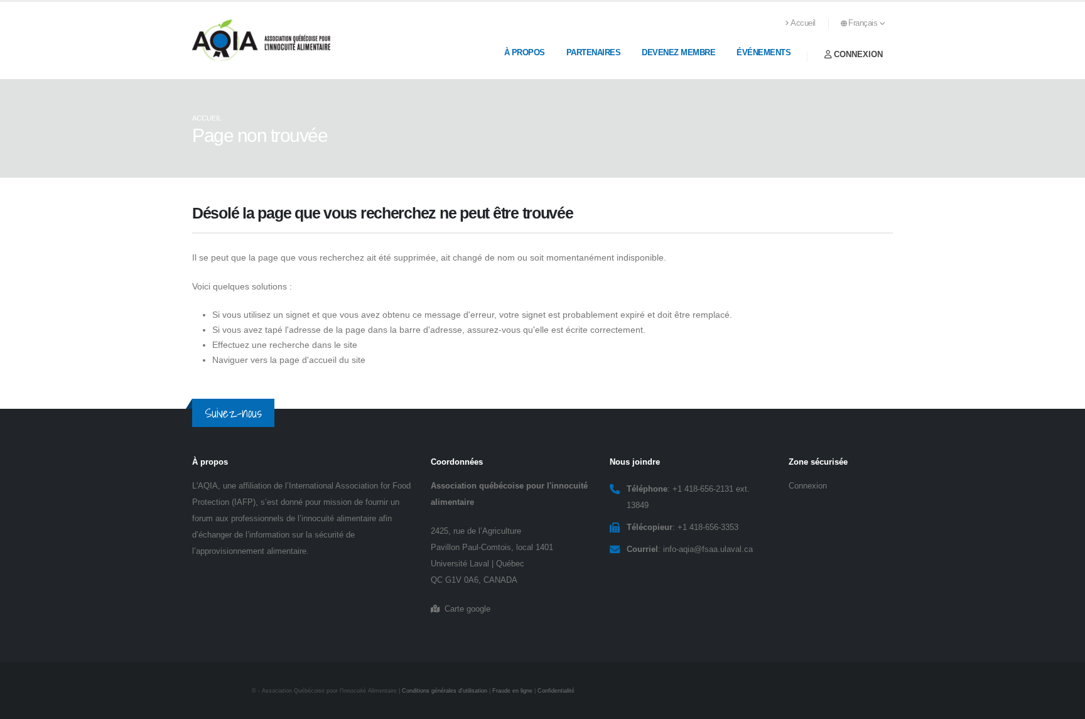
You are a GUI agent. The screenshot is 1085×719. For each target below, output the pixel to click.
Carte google (465, 609)
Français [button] (864, 23)
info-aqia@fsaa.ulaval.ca (708, 549)
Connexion (857, 54)
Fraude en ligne (512, 691)
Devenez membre (678, 52)
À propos (524, 52)
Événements (764, 52)
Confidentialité (556, 691)
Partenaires (593, 52)
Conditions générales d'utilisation (444, 691)
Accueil (803, 23)
